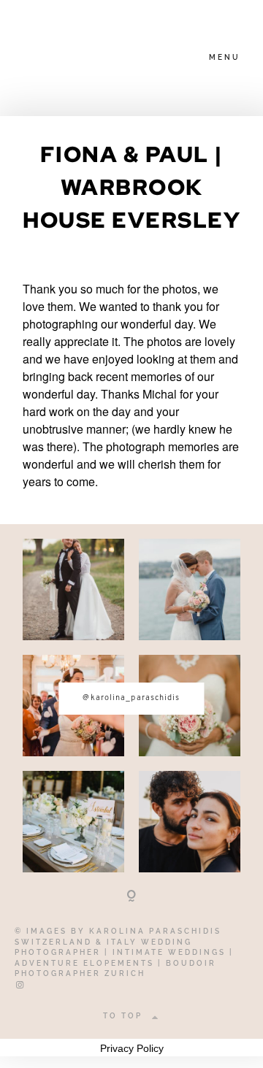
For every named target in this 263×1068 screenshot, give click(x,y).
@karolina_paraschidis (131, 698)
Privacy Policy (132, 1048)
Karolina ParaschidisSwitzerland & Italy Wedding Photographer (118, 941)
